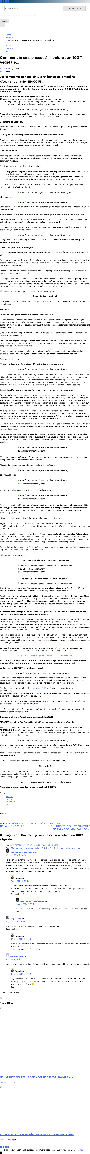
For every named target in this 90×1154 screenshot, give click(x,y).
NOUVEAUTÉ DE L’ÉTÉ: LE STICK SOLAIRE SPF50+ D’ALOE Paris (36, 1077)
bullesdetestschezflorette (22, 852)
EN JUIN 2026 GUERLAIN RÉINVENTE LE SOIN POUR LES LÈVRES (37, 1134)
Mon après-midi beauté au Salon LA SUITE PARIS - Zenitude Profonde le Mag (45, 848)
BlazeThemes (79, 1150)
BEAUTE (9, 46)
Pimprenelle (15, 919)
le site (43, 688)
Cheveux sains (21, 823)
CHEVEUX (9, 48)
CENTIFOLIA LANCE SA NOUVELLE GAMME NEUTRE (34, 845)
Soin (7, 51)
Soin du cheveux (54, 823)
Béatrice (3, 69)
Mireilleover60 (17, 956)
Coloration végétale (37, 823)
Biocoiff (11, 823)
